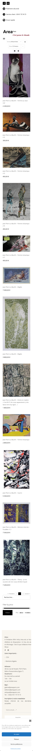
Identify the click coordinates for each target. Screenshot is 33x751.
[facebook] (4, 3)
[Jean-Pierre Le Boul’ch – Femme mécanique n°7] (16, 243)
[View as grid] (14, 51)
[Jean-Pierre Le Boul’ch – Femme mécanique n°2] (16, 122)
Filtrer (7, 612)
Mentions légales (11, 661)
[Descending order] (25, 42)
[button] (30, 721)
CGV (7, 657)
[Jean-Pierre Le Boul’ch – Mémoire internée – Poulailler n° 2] (16, 513)
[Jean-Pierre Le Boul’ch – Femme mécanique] (16, 425)
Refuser (16, 739)
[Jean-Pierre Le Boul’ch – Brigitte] (16, 275)
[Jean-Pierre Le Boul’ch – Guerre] (16, 469)
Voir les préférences (16, 744)
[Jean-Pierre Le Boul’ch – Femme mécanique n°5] (16, 201)
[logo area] (16, 30)
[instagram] (8, 3)
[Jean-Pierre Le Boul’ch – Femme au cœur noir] (16, 75)
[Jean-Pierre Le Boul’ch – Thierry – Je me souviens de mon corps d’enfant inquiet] (16, 557)
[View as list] (18, 51)
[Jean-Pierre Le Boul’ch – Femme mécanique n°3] (16, 157)
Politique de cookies (16, 748)
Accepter (16, 734)
